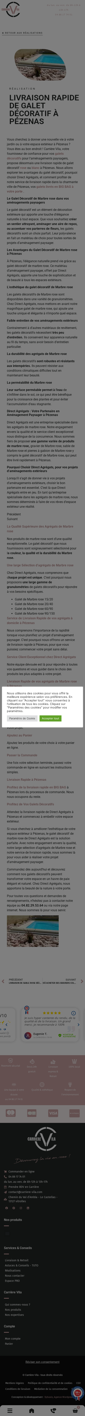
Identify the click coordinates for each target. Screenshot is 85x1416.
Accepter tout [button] (50, 718)
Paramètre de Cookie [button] (22, 718)
